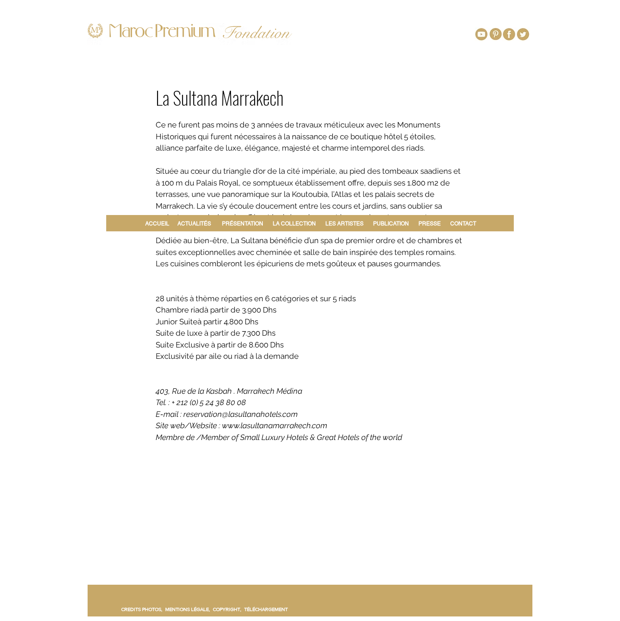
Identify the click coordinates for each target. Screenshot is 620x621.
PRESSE (429, 223)
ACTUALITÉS (194, 223)
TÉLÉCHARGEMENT (266, 609)
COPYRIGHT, (228, 609)
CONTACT (463, 223)
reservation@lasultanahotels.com (240, 414)
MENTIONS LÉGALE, (189, 609)
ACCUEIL (158, 223)
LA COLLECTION (294, 223)
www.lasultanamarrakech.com (274, 425)
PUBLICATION (391, 223)
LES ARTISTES (344, 223)
